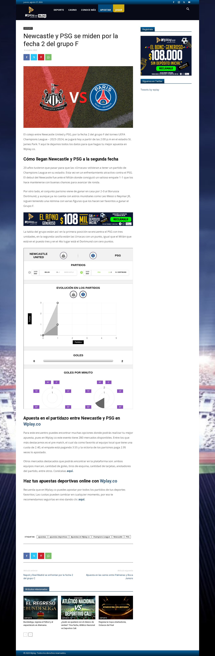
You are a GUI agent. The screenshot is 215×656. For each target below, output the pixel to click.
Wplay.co (32, 424)
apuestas (42, 537)
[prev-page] (25, 635)
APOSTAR (105, 9)
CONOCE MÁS (88, 9)
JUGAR (118, 9)
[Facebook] (173, 2)
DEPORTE (59, 9)
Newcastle (117, 537)
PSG (127, 537)
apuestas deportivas (58, 537)
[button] (188, 9)
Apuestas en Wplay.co (80, 537)
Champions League (101, 537)
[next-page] (30, 635)
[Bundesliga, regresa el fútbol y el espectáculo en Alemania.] (40, 607)
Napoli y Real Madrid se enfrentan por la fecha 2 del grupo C (48, 577)
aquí (70, 471)
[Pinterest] (41, 57)
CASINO (72, 9)
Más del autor (58, 589)
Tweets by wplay (150, 89)
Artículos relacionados (36, 589)
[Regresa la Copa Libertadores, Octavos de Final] (116, 607)
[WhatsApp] (48, 57)
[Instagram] (178, 2)
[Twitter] (184, 2)
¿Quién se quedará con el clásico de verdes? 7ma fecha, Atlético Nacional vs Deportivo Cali (78, 625)
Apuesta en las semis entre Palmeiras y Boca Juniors (109, 577)
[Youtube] (189, 2)
